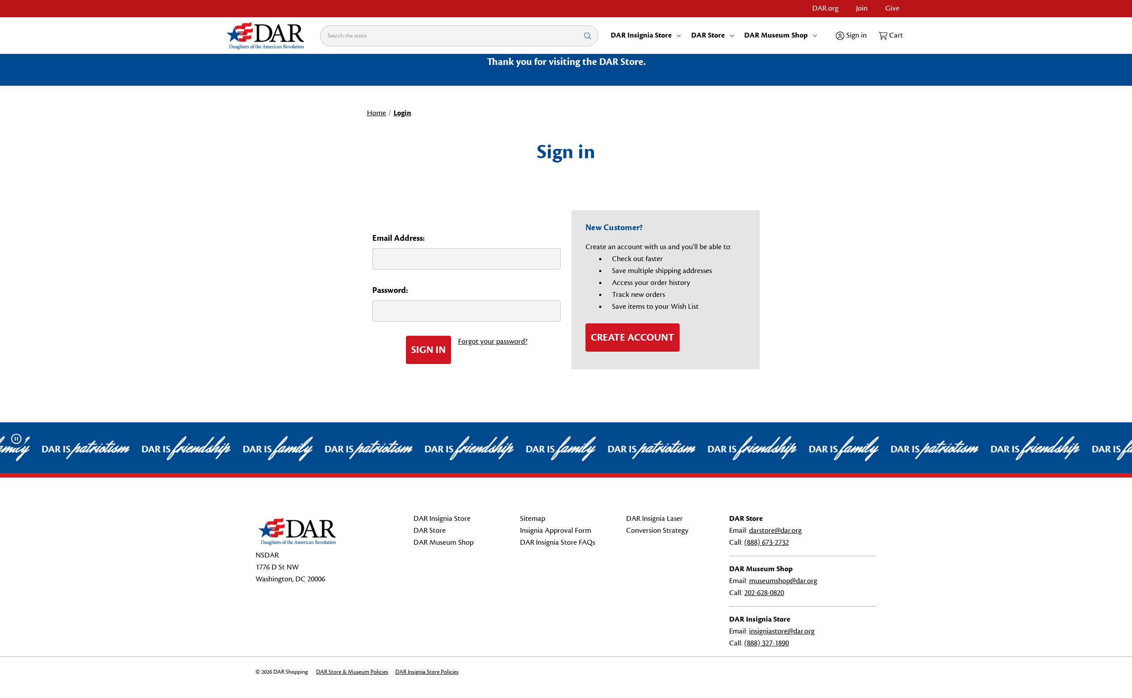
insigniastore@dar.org (782, 631)
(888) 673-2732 (766, 542)
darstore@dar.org (775, 530)
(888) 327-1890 (766, 643)
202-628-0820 (764, 593)
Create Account (632, 337)
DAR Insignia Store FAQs (557, 542)
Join (862, 8)
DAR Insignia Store (641, 35)
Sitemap (532, 519)
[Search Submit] (587, 36)
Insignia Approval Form (555, 530)
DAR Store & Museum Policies (352, 671)
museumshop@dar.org (783, 581)
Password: (390, 290)
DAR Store (708, 35)
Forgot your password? (493, 341)
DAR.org (825, 8)
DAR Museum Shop (776, 35)
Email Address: (398, 238)
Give (892, 8)
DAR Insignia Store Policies (427, 671)
